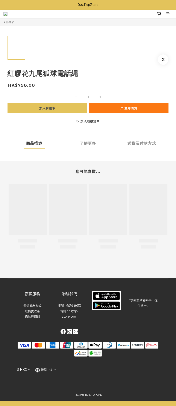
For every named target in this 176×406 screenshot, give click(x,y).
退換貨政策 (32, 311)
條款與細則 (32, 316)
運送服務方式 (32, 306)
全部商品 (8, 22)
